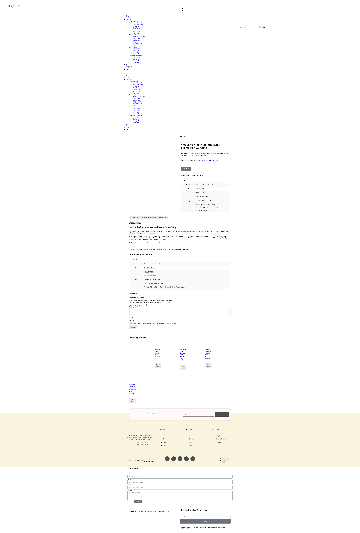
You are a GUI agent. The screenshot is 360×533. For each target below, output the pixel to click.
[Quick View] (156, 361)
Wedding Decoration (135, 55)
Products (128, 19)
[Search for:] (250, 27)
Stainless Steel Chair (139, 36)
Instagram (176, 249)
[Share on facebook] (180, 138)
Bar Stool (136, 52)
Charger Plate (137, 61)
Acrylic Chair (137, 42)
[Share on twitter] (182, 138)
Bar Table (136, 50)
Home (127, 16)
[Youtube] (186, 458)
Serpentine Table (138, 23)
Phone (130, 479)
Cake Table (136, 57)
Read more (158, 365)
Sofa (134, 45)
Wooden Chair (137, 43)
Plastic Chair (137, 40)
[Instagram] (173, 458)
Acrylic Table (137, 31)
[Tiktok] (180, 458)
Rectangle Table (138, 24)
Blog (127, 64)
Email (131, 320)
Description (135, 217)
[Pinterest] (192, 458)
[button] (180, 73)
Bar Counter (136, 49)
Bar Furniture (133, 47)
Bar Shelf (136, 54)
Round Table (137, 26)
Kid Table (136, 33)
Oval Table (136, 28)
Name (131, 317)
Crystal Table (137, 30)
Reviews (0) (162, 217)
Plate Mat (136, 62)
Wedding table (133, 21)
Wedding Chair (133, 35)
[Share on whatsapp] (183, 138)
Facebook (185, 249)
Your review (133, 307)
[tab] (135, 217)
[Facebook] (167, 458)
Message (130, 490)
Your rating (133, 305)
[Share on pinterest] (185, 138)
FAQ (127, 67)
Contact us (129, 66)
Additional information (149, 217)
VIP (127, 69)
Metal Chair (136, 38)
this (160, 243)
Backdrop (136, 59)
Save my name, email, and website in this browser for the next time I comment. (154, 323)
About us (128, 17)
